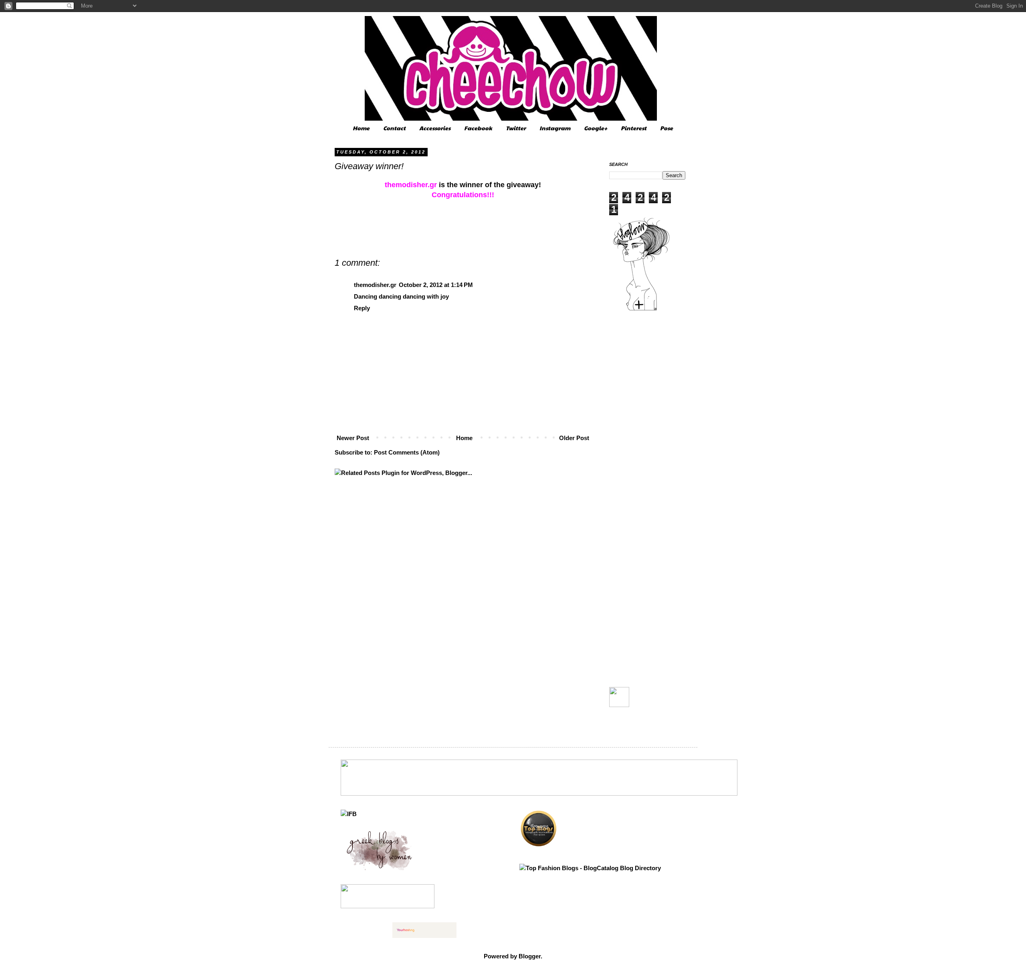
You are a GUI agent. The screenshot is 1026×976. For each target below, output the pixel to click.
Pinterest (633, 128)
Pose (666, 128)
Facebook (478, 128)
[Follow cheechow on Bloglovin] (641, 309)
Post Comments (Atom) (407, 452)
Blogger (530, 956)
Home (361, 128)
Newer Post (353, 437)
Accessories (434, 128)
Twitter (516, 128)
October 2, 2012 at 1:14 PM (436, 284)
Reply (362, 308)
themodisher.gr (375, 284)
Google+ (595, 128)
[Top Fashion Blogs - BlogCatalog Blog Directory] (590, 868)
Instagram (554, 128)
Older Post (574, 437)
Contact (394, 128)
